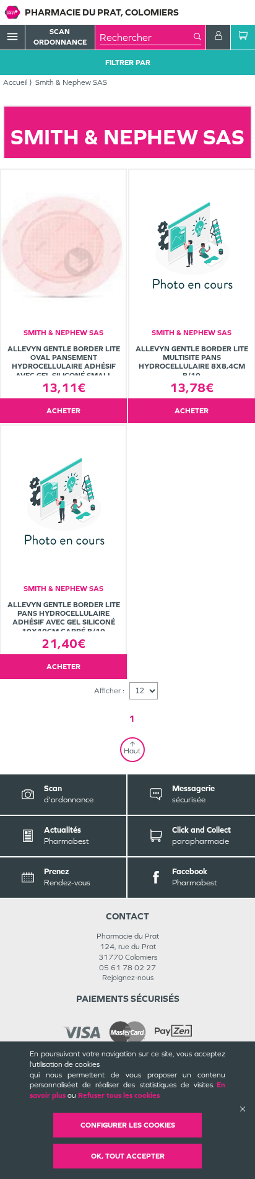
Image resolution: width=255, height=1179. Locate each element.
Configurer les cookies (127, 1125)
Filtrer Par (127, 62)
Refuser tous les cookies (119, 1095)
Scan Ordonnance (60, 36)
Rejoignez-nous (127, 977)
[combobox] (147, 37)
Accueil (15, 82)
